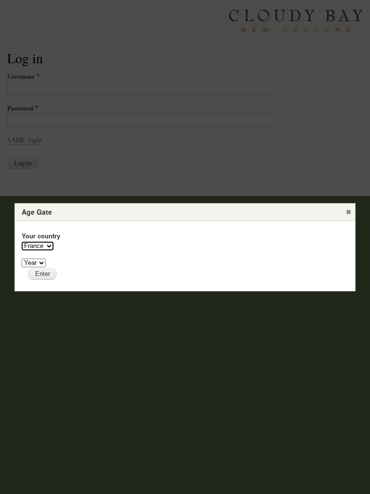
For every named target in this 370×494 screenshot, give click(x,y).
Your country (41, 235)
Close (348, 212)
